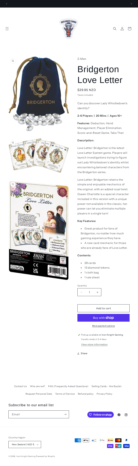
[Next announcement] (131, 3)
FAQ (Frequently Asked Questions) (68, 386)
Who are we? (37, 386)
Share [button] (84, 353)
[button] (7, 28)
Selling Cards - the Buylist (106, 386)
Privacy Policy (104, 393)
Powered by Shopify (45, 456)
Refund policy (86, 393)
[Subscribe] (65, 414)
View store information (94, 344)
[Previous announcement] (6, 3)
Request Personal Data (39, 393)
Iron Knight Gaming (26, 456)
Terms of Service (65, 393)
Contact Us (20, 386)
